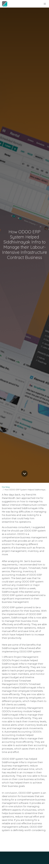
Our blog (6, 487)
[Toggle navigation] (44, 3)
